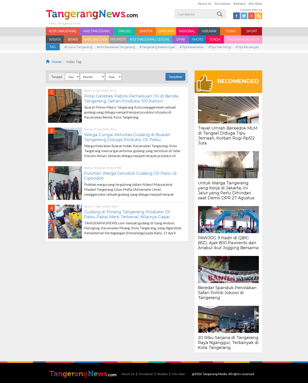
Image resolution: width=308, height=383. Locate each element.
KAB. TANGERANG (96, 31)
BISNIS (73, 39)
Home (56, 61)
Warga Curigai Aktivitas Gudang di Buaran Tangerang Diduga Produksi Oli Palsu (127, 137)
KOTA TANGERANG (63, 31)
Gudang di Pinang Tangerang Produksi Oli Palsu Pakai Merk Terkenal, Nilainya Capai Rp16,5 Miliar (127, 216)
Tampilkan (175, 77)
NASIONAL (187, 31)
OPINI (180, 39)
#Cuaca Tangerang (78, 47)
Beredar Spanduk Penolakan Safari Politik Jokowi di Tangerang (227, 292)
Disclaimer (223, 3)
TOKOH (214, 39)
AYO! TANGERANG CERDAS (149, 39)
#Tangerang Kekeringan (157, 47)
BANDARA (166, 31)
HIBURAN (209, 31)
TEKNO (230, 31)
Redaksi (240, 3)
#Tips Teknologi (219, 47)
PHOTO (197, 39)
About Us (205, 3)
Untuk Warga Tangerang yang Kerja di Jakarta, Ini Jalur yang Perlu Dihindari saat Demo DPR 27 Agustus (227, 190)
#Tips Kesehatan (192, 47)
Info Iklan (255, 3)
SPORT (251, 31)
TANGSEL (125, 31)
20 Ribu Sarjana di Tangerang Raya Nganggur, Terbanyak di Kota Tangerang (228, 342)
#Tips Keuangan (247, 47)
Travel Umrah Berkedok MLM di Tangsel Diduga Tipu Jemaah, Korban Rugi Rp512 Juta (227, 136)
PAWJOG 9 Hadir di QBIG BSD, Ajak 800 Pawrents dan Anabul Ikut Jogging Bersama (228, 242)
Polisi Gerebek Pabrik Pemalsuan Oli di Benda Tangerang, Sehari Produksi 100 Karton (131, 99)
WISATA (55, 39)
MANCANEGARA (95, 39)
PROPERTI (118, 39)
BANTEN (146, 31)
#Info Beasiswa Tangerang (116, 47)
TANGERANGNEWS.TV (243, 39)
